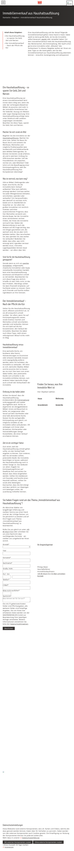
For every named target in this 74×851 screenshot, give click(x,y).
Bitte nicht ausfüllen (11, 590)
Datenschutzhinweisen (19, 624)
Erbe (4, 713)
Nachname (7, 563)
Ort (8, 574)
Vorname (7, 557)
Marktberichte (8, 750)
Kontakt (40, 576)
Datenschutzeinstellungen (13, 781)
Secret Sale (7, 709)
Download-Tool (9, 743)
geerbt (44, 39)
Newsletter (7, 747)
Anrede (6, 544)
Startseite (6, 671)
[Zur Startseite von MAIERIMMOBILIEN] (40, 2)
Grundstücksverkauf (10, 704)
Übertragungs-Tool (10, 745)
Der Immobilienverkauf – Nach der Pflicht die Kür (15, 45)
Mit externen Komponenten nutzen (17, 842)
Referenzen (7, 685)
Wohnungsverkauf (10, 702)
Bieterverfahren (9, 720)
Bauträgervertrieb (10, 716)
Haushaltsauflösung (10, 138)
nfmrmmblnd (8, 654)
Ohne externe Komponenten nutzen (48, 842)
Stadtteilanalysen (9, 756)
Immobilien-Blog (9, 752)
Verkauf (6, 696)
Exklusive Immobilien (11, 707)
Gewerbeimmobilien (11, 711)
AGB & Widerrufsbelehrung (13, 785)
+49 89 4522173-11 (44, 574)
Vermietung (7, 741)
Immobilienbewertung (11, 718)
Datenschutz (7, 779)
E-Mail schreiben (58, 574)
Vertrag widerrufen (10, 788)
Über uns (6, 690)
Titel (4, 551)
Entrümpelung (23, 400)
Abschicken (8, 628)
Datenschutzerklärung (30, 838)
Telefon (6, 579)
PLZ (4, 574)
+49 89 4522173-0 (11, 652)
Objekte (6, 677)
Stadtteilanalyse (9, 767)
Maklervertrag (8, 727)
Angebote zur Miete (10, 683)
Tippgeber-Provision (11, 754)
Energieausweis (9, 722)
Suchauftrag (7, 738)
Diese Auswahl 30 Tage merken (16, 845)
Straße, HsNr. (8, 568)
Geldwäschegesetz (10, 725)
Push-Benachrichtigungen (13, 776)
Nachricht (7, 596)
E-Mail (6, 585)
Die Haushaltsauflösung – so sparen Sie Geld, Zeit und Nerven (15, 38)
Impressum (7, 783)
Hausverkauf (8, 700)
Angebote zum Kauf (10, 681)
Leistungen (7, 734)
